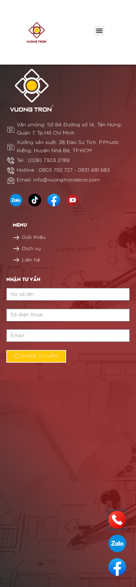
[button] (99, 31)
